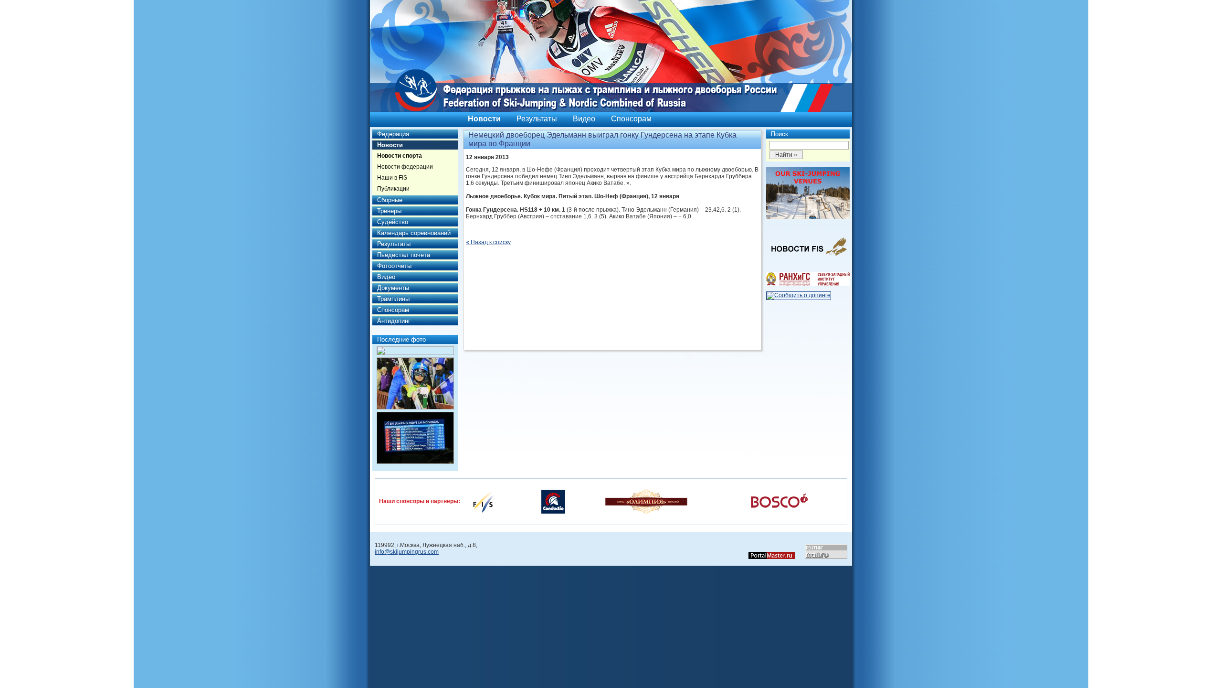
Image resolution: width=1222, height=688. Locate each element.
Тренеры (389, 211)
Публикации (393, 188)
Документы (393, 287)
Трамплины (393, 298)
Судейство (392, 222)
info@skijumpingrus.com (407, 551)
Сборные (389, 200)
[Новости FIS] (808, 258)
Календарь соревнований (414, 232)
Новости (484, 119)
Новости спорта (399, 155)
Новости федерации (405, 166)
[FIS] (483, 501)
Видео (584, 119)
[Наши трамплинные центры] (808, 217)
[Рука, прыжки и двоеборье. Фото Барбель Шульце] (415, 383)
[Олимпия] (646, 501)
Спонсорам (631, 119)
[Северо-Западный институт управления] (808, 283)
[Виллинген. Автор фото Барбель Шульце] (415, 350)
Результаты (536, 119)
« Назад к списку (488, 242)
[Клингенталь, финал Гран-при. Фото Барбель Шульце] (415, 438)
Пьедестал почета (403, 254)
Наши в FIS (392, 177)
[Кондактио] (553, 501)
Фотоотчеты (394, 265)
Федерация (393, 134)
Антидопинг (394, 320)
